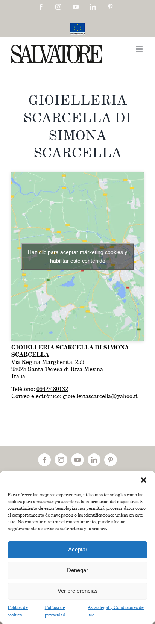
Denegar (77, 570)
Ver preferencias (78, 591)
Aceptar (77, 549)
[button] (143, 480)
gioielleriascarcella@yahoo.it (100, 396)
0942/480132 (52, 389)
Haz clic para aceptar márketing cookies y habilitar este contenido (77, 256)
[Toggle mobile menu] (140, 49)
